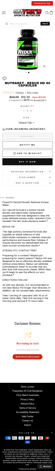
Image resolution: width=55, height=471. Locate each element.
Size (26, 118)
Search (45, 24)
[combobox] (27, 23)
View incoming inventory (26, 129)
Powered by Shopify (27, 469)
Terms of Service (27, 408)
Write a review (32, 92)
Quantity (28, 106)
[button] (4, 78)
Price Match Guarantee (27, 395)
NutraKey (7, 198)
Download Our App (42, 3)
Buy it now (27, 162)
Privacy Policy (27, 399)
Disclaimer (27, 177)
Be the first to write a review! (27, 357)
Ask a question (27, 183)
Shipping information (27, 171)
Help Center (27, 416)
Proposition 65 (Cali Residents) (27, 391)
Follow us (27, 433)
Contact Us (27, 420)
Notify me (27, 145)
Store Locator (27, 386)
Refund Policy (27, 403)
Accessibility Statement (27, 412)
